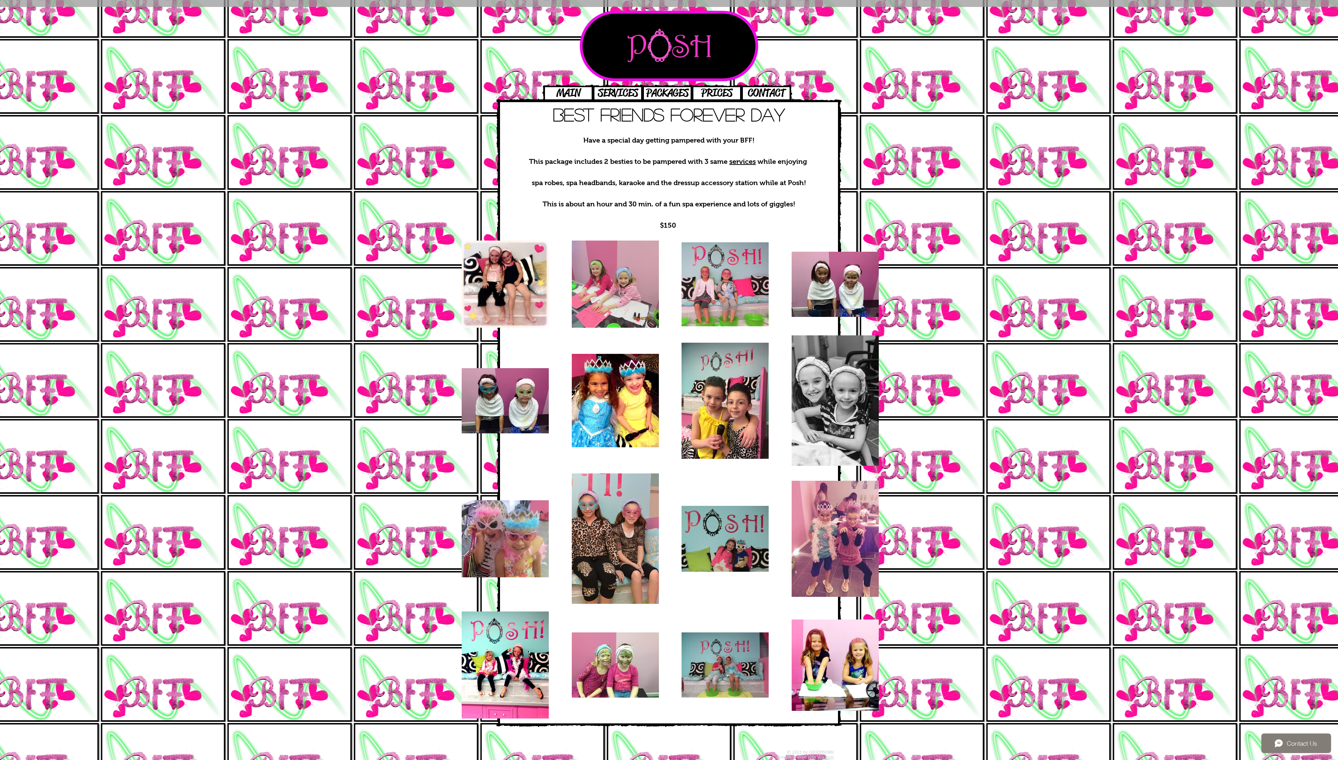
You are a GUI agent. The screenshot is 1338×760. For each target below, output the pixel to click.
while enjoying (769, 161)
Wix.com (825, 757)
